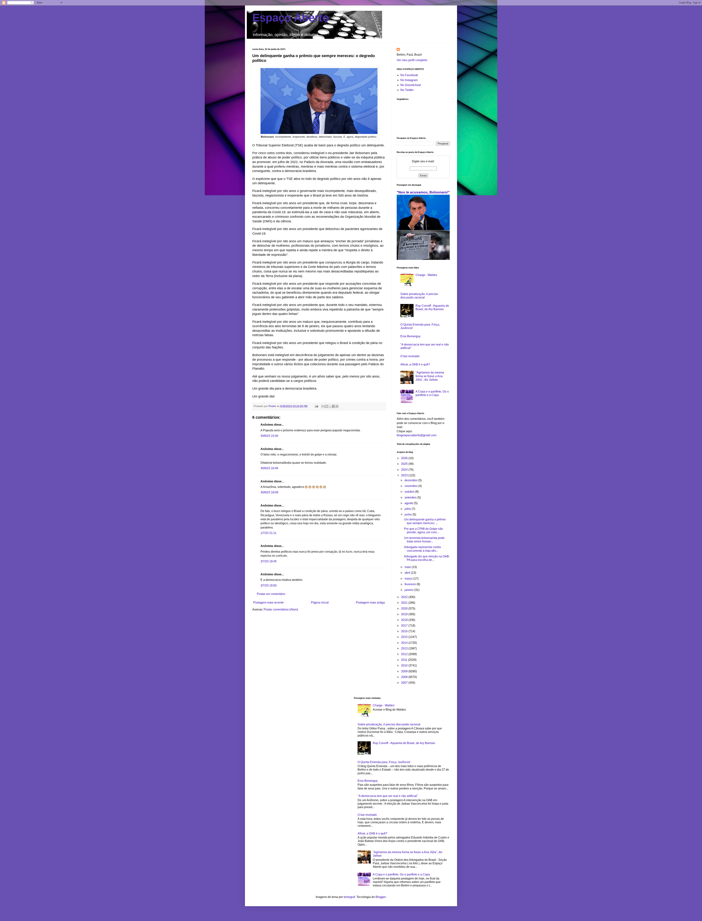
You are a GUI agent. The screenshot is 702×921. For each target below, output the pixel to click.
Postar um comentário (271, 593)
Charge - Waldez (426, 275)
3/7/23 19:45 (269, 561)
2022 (404, 597)
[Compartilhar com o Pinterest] (337, 406)
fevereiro (411, 584)
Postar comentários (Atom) (281, 609)
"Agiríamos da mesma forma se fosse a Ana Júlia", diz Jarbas (430, 376)
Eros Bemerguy (410, 336)
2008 (404, 677)
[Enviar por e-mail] (323, 406)
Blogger (380, 896)
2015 (404, 636)
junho (409, 514)
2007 (404, 682)
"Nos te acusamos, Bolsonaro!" (423, 192)
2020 (404, 608)
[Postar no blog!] (326, 406)
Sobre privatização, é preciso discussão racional (389, 724)
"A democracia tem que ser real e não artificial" (388, 795)
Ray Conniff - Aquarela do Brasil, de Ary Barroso (404, 743)
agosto (409, 503)
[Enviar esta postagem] (316, 406)
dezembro (411, 480)
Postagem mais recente (268, 602)
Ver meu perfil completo (412, 60)
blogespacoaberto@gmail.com (416, 435)
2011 (404, 659)
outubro (410, 491)
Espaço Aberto (290, 18)
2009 (404, 671)
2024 (404, 469)
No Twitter (407, 89)
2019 (404, 614)
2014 (404, 642)
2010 (404, 665)
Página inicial (320, 602)
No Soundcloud (410, 85)
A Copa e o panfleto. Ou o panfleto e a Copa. (402, 874)
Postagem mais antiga (370, 602)
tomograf (349, 896)
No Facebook (409, 75)
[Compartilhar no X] (330, 406)
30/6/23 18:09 (269, 492)
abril (408, 572)
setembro (411, 497)
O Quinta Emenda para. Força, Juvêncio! (384, 762)
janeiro (409, 589)
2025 (404, 463)
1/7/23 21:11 (268, 533)
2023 (404, 475)
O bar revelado (410, 356)
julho (408, 508)
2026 (404, 458)
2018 (404, 619)
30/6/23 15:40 (269, 435)
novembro (411, 485)
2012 (404, 654)
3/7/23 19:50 (269, 585)
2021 (404, 602)
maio (408, 567)
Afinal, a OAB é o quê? (415, 364)
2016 (404, 631)
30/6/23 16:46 (269, 468)
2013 (404, 648)
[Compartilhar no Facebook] (333, 406)
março (409, 578)
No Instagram (409, 80)
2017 (404, 625)
